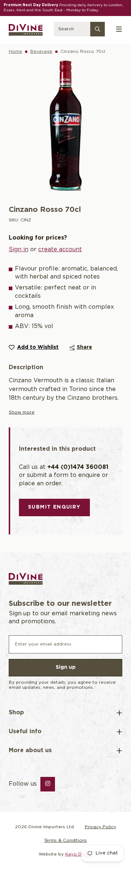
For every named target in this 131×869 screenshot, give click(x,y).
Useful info (25, 731)
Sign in (18, 249)
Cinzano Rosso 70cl (82, 52)
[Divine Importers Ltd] (26, 30)
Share (84, 347)
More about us (30, 750)
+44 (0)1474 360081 (77, 467)
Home (15, 52)
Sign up (66, 667)
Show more (22, 412)
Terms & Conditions (65, 840)
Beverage (41, 52)
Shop (16, 712)
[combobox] (79, 30)
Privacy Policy (100, 827)
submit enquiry (54, 507)
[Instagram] (47, 784)
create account (60, 249)
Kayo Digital (78, 854)
